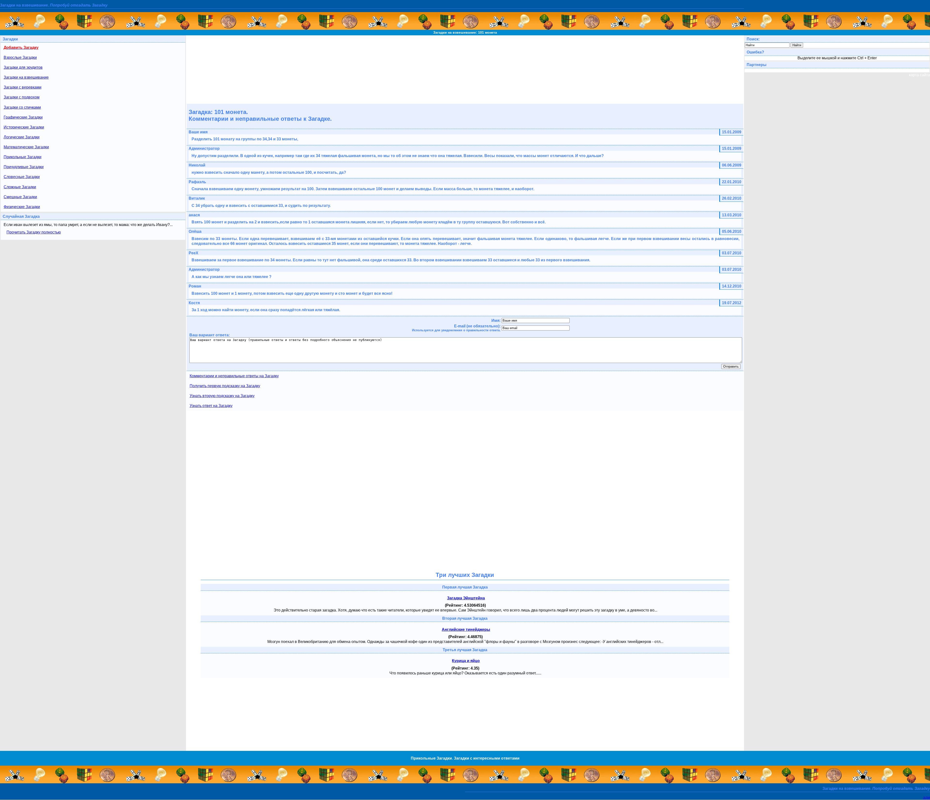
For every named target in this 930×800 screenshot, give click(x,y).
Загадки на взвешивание (26, 77)
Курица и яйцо (466, 661)
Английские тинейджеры (466, 629)
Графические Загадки (23, 117)
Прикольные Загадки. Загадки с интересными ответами (465, 758)
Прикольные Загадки (22, 157)
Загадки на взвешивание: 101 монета (465, 32)
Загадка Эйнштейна (466, 598)
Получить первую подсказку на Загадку (225, 386)
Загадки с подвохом (21, 97)
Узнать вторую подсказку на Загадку (222, 396)
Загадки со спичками (22, 107)
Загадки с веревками (22, 87)
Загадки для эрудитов (23, 67)
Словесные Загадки (22, 177)
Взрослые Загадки (20, 57)
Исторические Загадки (24, 127)
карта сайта (919, 75)
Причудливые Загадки (24, 167)
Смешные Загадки (20, 197)
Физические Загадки (22, 207)
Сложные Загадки (20, 187)
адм (926, 797)
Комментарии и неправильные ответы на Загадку (234, 376)
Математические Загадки (26, 147)
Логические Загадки (21, 137)
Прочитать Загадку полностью (34, 232)
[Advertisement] (465, 69)
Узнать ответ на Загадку (211, 406)
